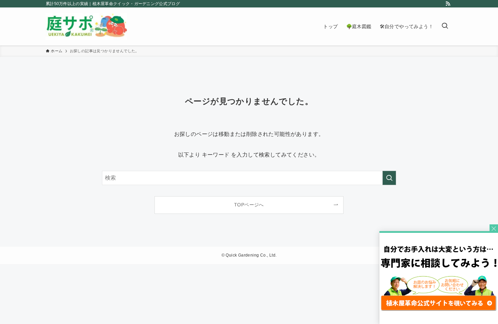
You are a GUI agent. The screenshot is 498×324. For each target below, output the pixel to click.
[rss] (447, 3)
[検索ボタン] (444, 26)
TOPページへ (249, 204)
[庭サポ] (86, 26)
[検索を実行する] (389, 178)
